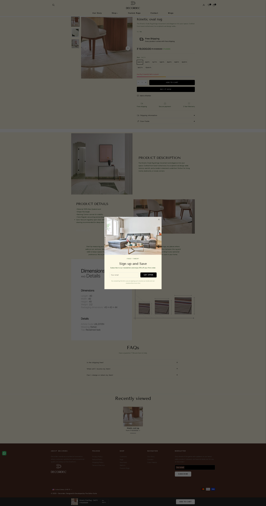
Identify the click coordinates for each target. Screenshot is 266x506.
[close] (159, 219)
